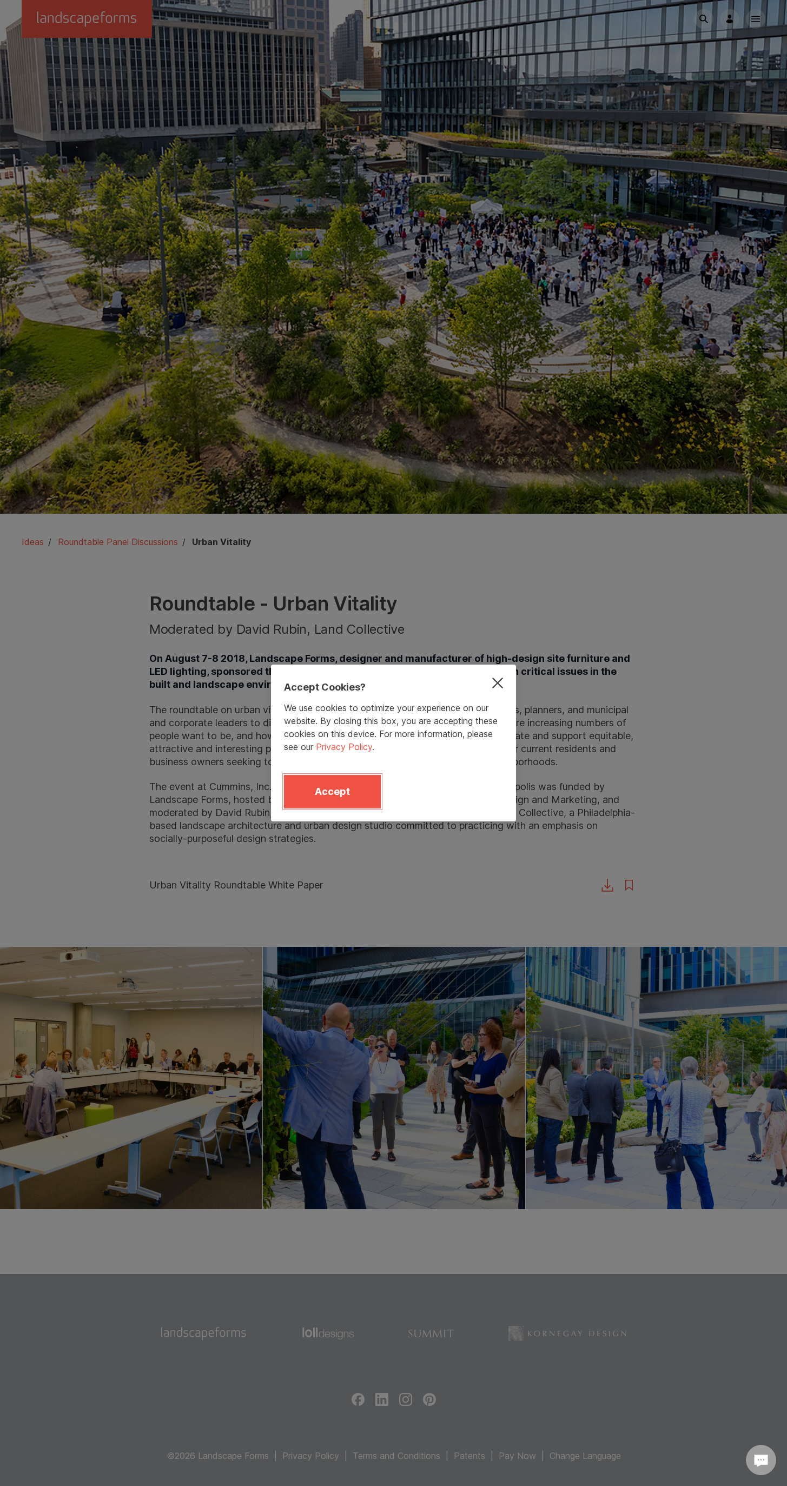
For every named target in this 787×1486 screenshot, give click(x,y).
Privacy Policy (344, 746)
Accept (332, 791)
